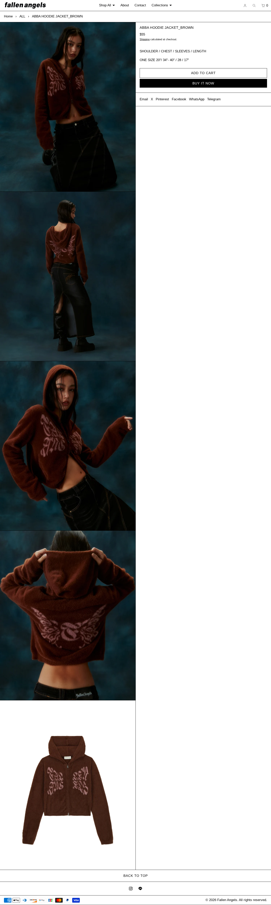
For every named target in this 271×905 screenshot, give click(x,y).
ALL (22, 16)
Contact (140, 5)
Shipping (145, 39)
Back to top (135, 876)
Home (8, 16)
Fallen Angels (227, 900)
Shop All (105, 5)
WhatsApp (196, 99)
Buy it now (203, 83)
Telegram (214, 99)
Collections (160, 5)
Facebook (179, 99)
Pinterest (162, 99)
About (124, 5)
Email (144, 99)
